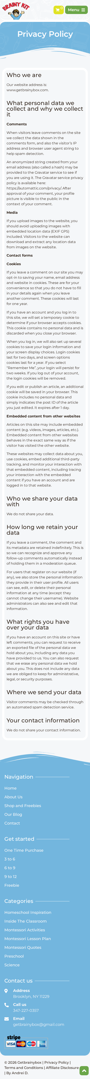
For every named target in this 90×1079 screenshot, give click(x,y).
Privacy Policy (56, 1062)
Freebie (11, 885)
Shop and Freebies (22, 805)
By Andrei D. (17, 1073)
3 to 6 (9, 859)
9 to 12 (10, 876)
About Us (13, 797)
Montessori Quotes (22, 947)
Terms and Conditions (23, 1068)
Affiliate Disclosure (62, 1068)
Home (10, 788)
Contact (12, 823)
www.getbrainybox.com (27, 90)
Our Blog (13, 814)
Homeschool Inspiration (27, 912)
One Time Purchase (23, 850)
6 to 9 (9, 867)
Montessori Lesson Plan (27, 938)
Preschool (14, 956)
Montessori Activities (24, 930)
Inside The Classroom (25, 921)
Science (12, 965)
